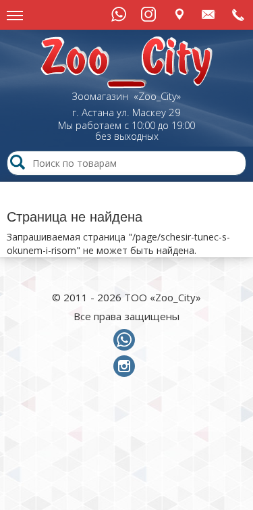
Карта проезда (179, 14)
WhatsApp (118, 14)
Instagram (148, 14)
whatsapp (126, 340)
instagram (126, 366)
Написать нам (209, 14)
